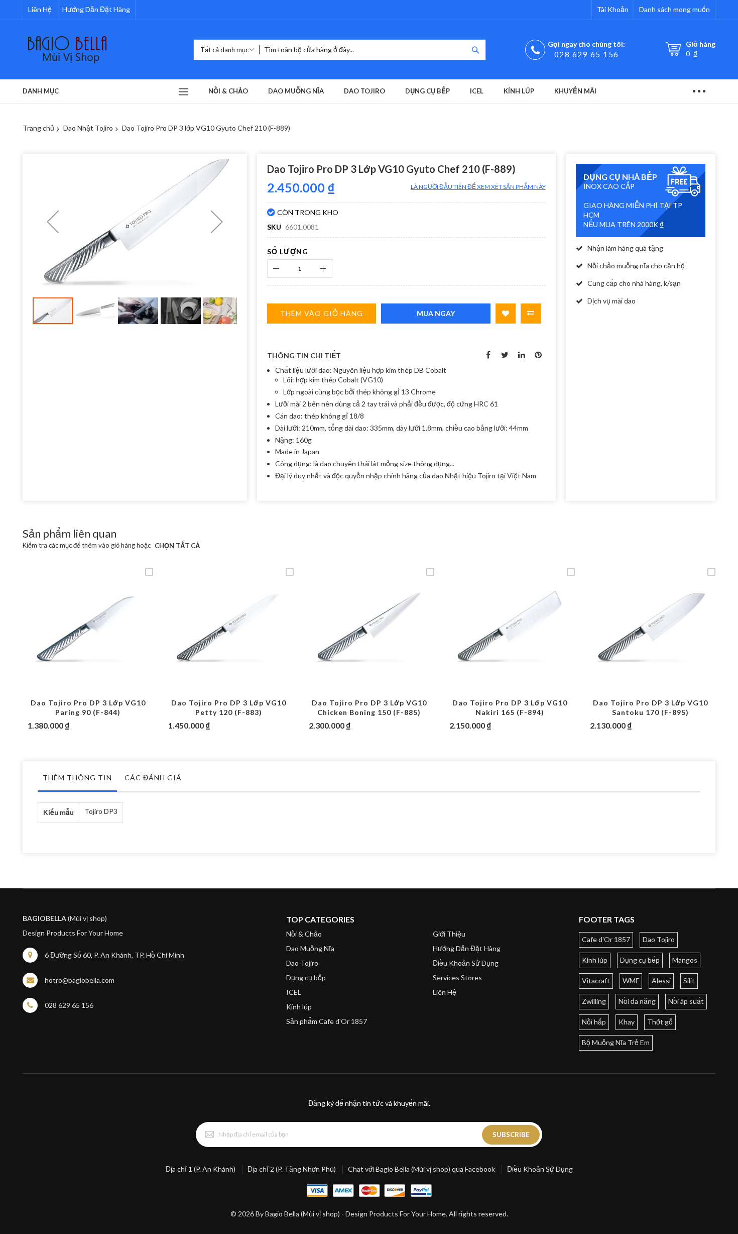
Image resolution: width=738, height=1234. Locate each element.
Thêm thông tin (77, 777)
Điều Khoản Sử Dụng (466, 963)
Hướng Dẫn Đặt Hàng (96, 9)
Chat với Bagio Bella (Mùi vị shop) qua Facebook (421, 1169)
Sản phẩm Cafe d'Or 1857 (326, 1021)
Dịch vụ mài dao (611, 300)
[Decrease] (276, 268)
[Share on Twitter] (505, 354)
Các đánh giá (153, 777)
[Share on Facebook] (488, 354)
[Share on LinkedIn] (522, 354)
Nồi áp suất (686, 1001)
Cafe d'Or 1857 (606, 939)
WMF (631, 980)
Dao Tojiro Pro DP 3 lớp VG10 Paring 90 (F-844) (88, 707)
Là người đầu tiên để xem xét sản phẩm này (478, 186)
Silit (689, 980)
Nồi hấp (594, 1021)
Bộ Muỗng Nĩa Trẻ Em (616, 1042)
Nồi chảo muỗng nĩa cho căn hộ (636, 265)
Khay (627, 1021)
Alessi (661, 980)
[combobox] (363, 50)
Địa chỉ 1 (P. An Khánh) (200, 1169)
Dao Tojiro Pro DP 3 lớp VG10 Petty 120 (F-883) (228, 707)
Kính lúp (299, 1006)
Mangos (684, 960)
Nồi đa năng (637, 1001)
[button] (53, 222)
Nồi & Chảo (304, 934)
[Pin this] (538, 354)
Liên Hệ (40, 9)
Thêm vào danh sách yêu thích (506, 313)
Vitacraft (596, 980)
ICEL (293, 992)
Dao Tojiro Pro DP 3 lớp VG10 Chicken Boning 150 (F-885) (369, 707)
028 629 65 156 (586, 54)
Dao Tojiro (302, 963)
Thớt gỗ (660, 1021)
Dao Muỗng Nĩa (310, 948)
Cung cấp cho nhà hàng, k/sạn (634, 283)
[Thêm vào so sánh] (111, 638)
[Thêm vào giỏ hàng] (64, 638)
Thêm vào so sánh (531, 313)
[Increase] (323, 268)
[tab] (77, 780)
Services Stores (457, 977)
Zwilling (594, 1001)
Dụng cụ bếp (306, 977)
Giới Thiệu (449, 934)
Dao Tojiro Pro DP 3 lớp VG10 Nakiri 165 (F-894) (509, 707)
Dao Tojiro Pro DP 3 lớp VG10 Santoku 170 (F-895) (650, 707)
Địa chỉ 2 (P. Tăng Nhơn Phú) (292, 1169)
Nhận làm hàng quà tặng (625, 248)
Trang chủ (38, 128)
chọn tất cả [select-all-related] (177, 546)
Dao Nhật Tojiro (88, 128)
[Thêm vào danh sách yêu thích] (88, 638)
